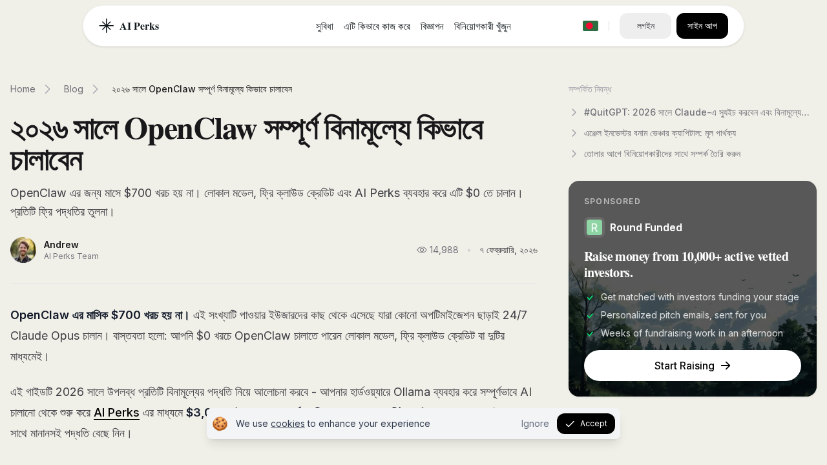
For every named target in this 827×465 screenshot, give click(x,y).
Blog (73, 88)
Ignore (535, 423)
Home (23, 88)
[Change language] (590, 26)
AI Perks (117, 412)
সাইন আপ (702, 25)
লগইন (645, 25)
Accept (593, 423)
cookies (288, 423)
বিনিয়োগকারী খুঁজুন (482, 26)
